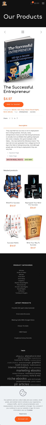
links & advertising (35, 367)
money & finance (18, 373)
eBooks (14, 109)
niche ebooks (17, 378)
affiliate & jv (20, 356)
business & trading (21, 360)
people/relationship (23, 381)
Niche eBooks (8, 112)
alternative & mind (33, 356)
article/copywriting (24, 358)
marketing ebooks (28, 370)
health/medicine (35, 365)
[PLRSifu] (4, 3)
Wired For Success (13, 203)
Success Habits (13, 243)
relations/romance (35, 385)
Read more (23, 414)
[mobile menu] (43, 3)
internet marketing (18, 367)
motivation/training (33, 373)
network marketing (22, 376)
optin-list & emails (34, 379)
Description (23, 125)
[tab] (23, 125)
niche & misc (35, 375)
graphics (36, 362)
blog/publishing (36, 358)
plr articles (21, 384)
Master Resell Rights (32, 109)
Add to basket (13, 104)
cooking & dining (35, 360)
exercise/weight (25, 362)
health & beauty (22, 365)
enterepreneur (23, 112)
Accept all (23, 419)
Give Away (20, 109)
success (32, 112)
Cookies (30, 410)
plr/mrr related (36, 381)
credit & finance (12, 362)
